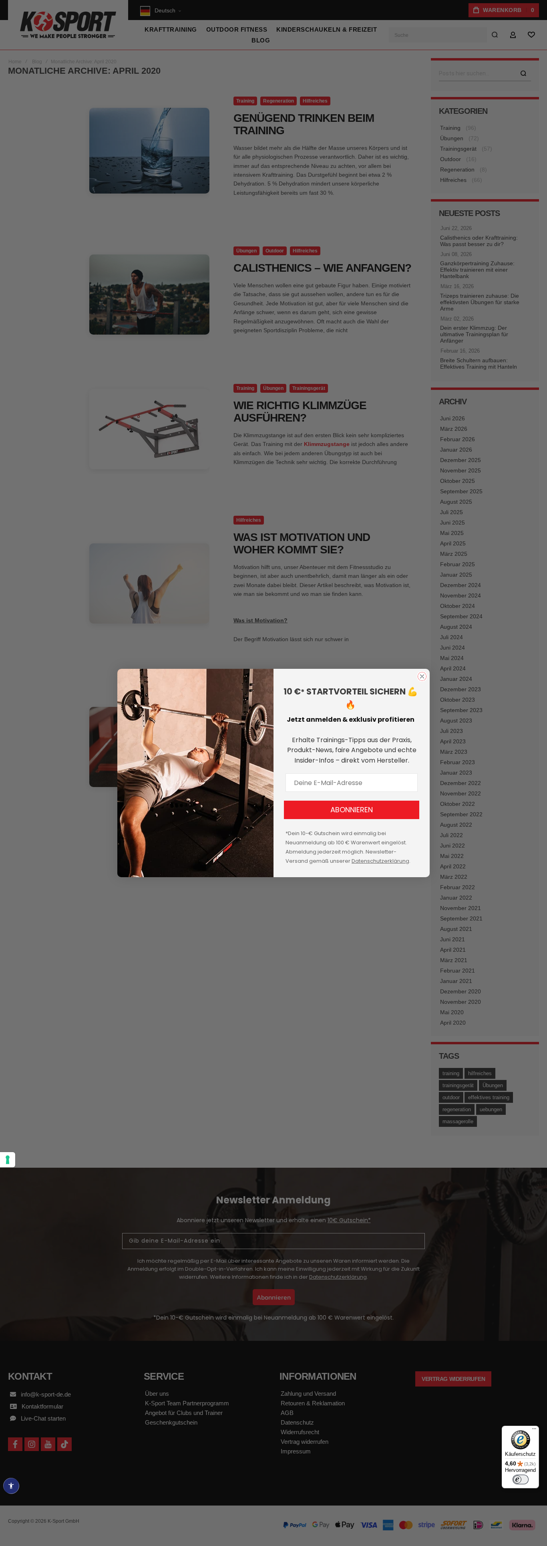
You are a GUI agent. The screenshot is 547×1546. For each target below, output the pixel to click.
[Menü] (534, 1430)
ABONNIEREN (351, 810)
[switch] (521, 1479)
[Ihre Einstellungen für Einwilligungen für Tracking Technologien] (7, 1159)
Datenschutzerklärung (380, 861)
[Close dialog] (422, 676)
